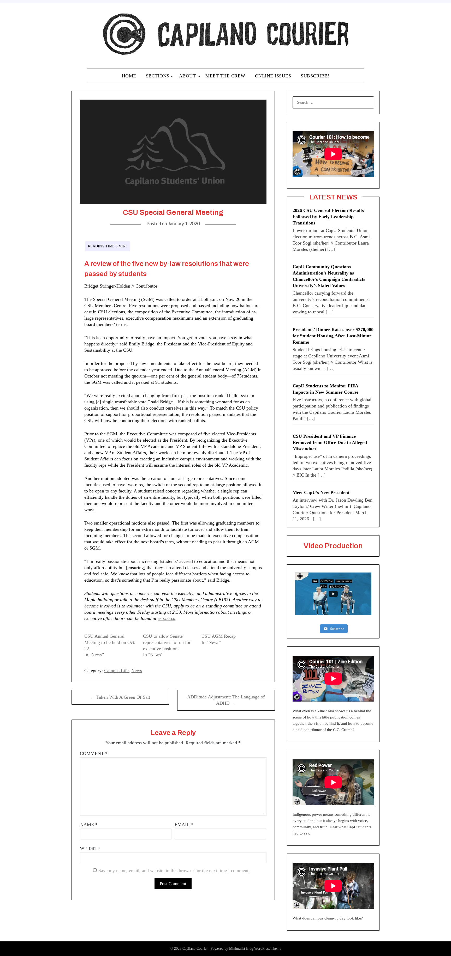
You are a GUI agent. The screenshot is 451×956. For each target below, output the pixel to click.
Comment (94, 753)
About (187, 75)
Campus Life (116, 670)
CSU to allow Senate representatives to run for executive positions (167, 642)
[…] (331, 249)
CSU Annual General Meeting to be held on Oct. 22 (109, 642)
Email (184, 824)
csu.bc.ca (166, 618)
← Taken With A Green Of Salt (120, 697)
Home (129, 75)
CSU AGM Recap (218, 636)
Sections (157, 75)
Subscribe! (315, 75)
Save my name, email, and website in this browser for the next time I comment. (174, 870)
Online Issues (273, 75)
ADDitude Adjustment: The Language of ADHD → (226, 700)
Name (89, 824)
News (136, 670)
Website (90, 848)
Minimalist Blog (241, 949)
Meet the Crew (225, 75)
